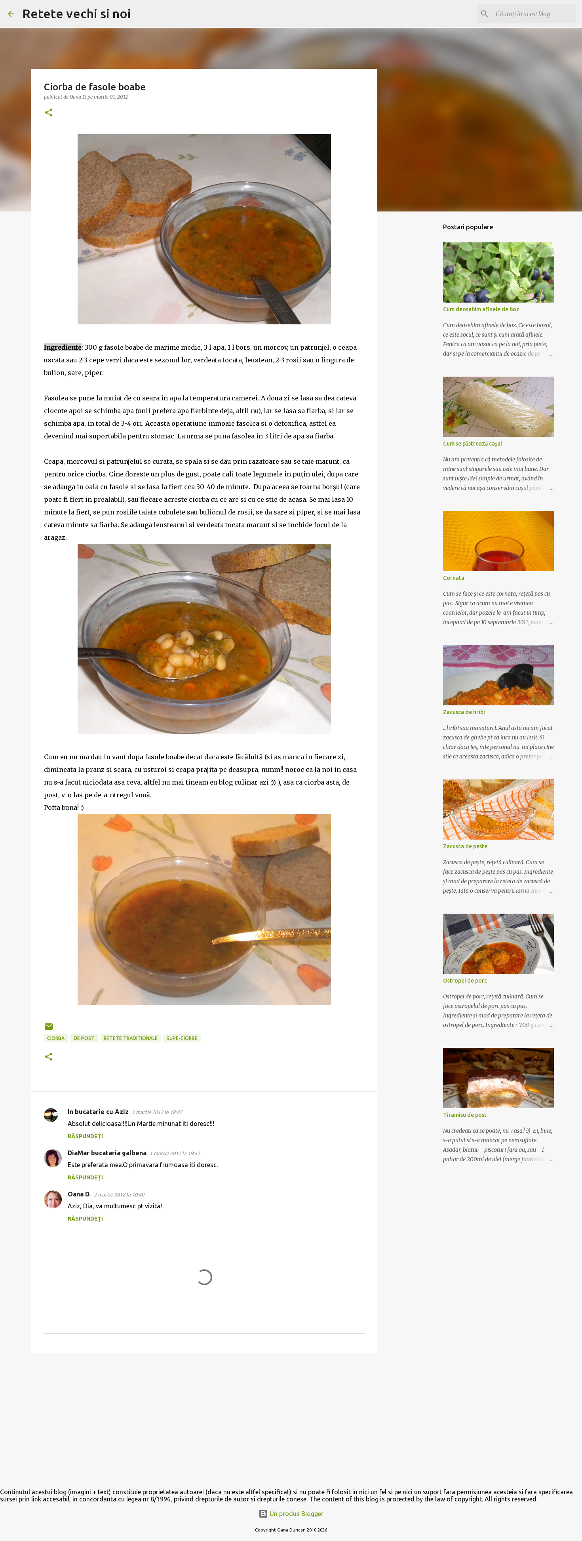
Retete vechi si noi (76, 13)
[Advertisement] (204, 1420)
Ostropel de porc (465, 980)
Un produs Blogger (295, 1513)
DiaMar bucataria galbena (107, 1152)
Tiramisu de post (465, 1115)
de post (84, 1038)
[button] (48, 113)
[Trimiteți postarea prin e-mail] (48, 1029)
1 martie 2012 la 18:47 (157, 1112)
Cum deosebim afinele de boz (481, 309)
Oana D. (79, 1194)
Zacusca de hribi (464, 712)
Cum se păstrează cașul (472, 443)
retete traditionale (131, 1038)
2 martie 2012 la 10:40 (119, 1194)
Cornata (453, 578)
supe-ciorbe (182, 1038)
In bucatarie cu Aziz (98, 1111)
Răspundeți (85, 1136)
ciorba (56, 1038)
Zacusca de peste (465, 846)
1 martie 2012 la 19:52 (175, 1153)
